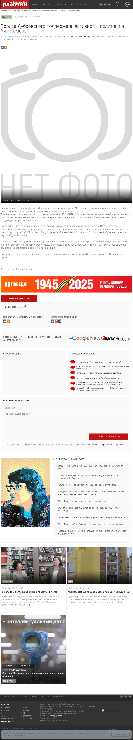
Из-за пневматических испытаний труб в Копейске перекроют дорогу (91, 517)
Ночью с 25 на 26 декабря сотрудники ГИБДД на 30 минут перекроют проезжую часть (100, 389)
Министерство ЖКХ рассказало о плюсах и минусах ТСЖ (99, 592)
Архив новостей (71, 4)
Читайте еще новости (18, 298)
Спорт (3, 713)
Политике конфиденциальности (16, 735)
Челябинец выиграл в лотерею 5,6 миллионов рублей (98, 373)
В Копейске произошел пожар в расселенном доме (82, 501)
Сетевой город (44, 4)
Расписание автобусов (55, 696)
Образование (26, 716)
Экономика (26, 708)
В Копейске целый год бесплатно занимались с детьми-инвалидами (91, 524)
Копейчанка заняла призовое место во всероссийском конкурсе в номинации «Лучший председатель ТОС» (99, 383)
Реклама (82, 4)
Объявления (57, 4)
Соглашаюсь (120, 734)
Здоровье (5, 716)
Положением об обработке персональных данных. (99, 445)
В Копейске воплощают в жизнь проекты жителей (30, 592)
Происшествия (7, 718)
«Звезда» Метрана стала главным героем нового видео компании (33, 674)
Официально (26, 718)
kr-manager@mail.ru (55, 716)
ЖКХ (23, 713)
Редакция (5, 696)
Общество (5, 708)
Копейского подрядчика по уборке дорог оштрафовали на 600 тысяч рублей (102, 367)
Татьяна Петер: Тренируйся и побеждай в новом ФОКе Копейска (89, 485)
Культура (5, 710)
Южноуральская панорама (80, 36)
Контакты (15, 696)
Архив (41, 696)
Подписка (33, 696)
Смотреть (24, 666)
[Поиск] (118, 4)
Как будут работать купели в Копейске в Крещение (97, 378)
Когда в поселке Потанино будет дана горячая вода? (98, 362)
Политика (25, 710)
